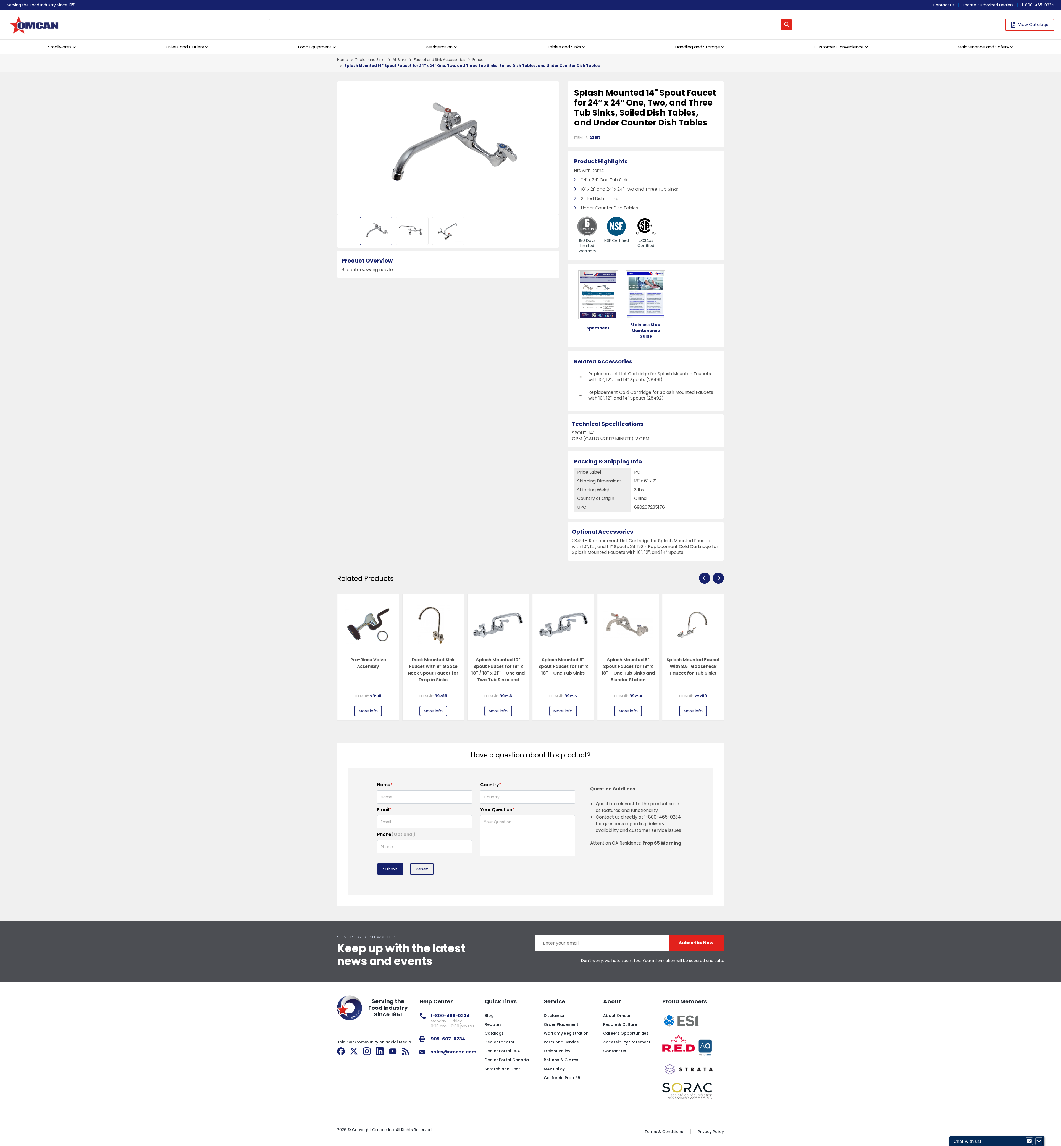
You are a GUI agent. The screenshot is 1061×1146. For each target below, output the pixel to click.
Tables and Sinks (564, 47)
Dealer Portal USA (502, 1051)
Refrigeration (439, 47)
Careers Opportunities (625, 1033)
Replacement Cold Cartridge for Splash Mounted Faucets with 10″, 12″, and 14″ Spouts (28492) (650, 395)
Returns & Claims (561, 1060)
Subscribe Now (696, 943)
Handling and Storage (697, 47)
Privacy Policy (711, 1131)
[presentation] (704, 578)
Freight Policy (557, 1051)
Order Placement (561, 1024)
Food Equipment (315, 47)
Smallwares (60, 47)
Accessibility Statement (626, 1042)
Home (342, 59)
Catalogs (494, 1033)
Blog (489, 1015)
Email (384, 809)
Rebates (493, 1024)
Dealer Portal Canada (507, 1060)
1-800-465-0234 (1038, 5)
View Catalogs (1033, 24)
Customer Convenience (839, 47)
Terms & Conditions (664, 1131)
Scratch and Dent (502, 1069)
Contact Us (944, 5)
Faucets (479, 59)
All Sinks (400, 59)
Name (385, 785)
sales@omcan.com (453, 1052)
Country (490, 785)
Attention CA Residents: (635, 843)
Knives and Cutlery (185, 47)
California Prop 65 (562, 1078)
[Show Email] (1029, 1141)
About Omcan (617, 1015)
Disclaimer (554, 1015)
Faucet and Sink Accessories (439, 59)
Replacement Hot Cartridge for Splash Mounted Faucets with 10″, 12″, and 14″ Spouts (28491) (649, 377)
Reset (422, 869)
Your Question (497, 809)
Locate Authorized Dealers (988, 5)
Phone (396, 834)
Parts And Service (561, 1042)
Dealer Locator (500, 1042)
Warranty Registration (566, 1033)
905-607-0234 (448, 1039)
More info (368, 711)
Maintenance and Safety (983, 47)
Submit (390, 869)
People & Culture (620, 1024)
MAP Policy (554, 1069)
